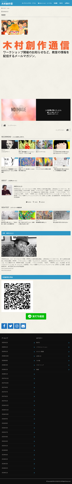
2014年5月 (5, 459)
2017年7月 (5, 392)
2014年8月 (5, 450)
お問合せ (67, 3)
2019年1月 (5, 351)
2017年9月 (5, 387)
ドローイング (40, 365)
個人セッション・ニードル (45, 3)
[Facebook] (4, 326)
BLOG (61, 3)
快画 (37, 369)
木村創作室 (7, 3)
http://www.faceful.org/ (7, 268)
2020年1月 (5, 347)
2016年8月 (5, 423)
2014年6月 (5, 454)
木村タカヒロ (18, 186)
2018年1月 (5, 374)
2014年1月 (5, 472)
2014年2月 (5, 468)
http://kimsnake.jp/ (6, 270)
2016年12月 (5, 405)
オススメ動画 (40, 351)
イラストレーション (41, 347)
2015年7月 (5, 432)
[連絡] (23, 326)
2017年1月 (5, 401)
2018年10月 (5, 356)
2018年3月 (5, 365)
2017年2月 (5, 396)
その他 (38, 360)
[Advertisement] (36, 78)
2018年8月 (5, 360)
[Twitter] (10, 326)
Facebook (42, 202)
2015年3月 (5, 441)
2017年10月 (5, 383)
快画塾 (55, 3)
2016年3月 (5, 427)
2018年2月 (5, 369)
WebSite (29, 202)
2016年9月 (5, 419)
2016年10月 (5, 414)
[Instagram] (17, 326)
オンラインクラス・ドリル (29, 3)
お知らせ (38, 356)
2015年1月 (5, 445)
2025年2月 (5, 342)
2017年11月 (5, 378)
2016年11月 (5, 410)
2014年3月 (5, 463)
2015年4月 (5, 436)
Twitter (36, 202)
